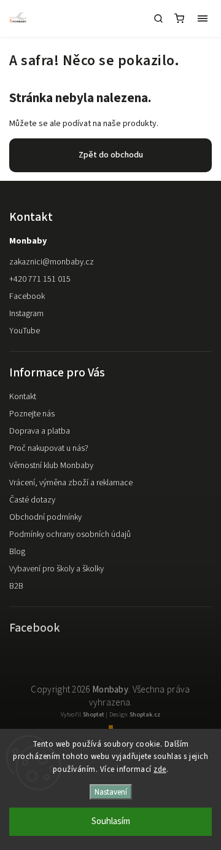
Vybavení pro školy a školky (56, 569)
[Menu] (202, 18)
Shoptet (93, 714)
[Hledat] (158, 18)
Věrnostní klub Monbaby (51, 465)
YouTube (24, 331)
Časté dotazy (32, 500)
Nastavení (111, 792)
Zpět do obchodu (111, 155)
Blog (17, 552)
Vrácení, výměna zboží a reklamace (71, 483)
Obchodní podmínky (45, 517)
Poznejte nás (32, 414)
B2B (16, 586)
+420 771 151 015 (40, 279)
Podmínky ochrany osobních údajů (70, 534)
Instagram (26, 314)
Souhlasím (110, 821)
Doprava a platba (39, 431)
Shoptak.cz (145, 714)
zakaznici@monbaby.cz (51, 262)
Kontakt (22, 397)
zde (159, 769)
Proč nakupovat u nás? (48, 448)
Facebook (27, 296)
